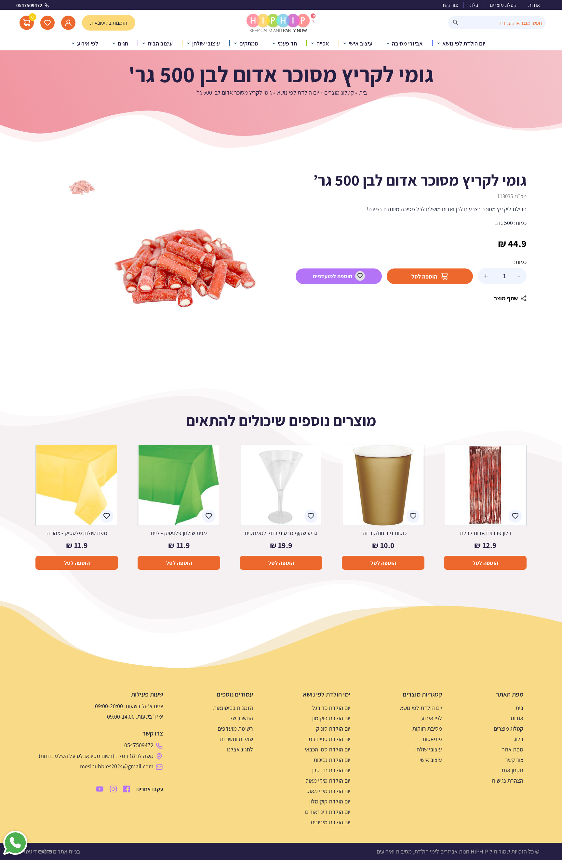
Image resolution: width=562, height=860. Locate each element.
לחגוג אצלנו (240, 749)
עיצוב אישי (431, 759)
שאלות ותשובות (236, 739)
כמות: (520, 262)
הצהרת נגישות (507, 780)
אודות (534, 5)
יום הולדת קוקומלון (329, 801)
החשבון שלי (240, 718)
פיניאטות (432, 739)
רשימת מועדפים (235, 728)
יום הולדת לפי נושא (298, 92)
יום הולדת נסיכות (332, 759)
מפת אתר (512, 749)
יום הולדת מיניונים (330, 822)
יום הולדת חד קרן (331, 770)
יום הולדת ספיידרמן (328, 739)
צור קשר (450, 5)
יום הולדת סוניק (333, 728)
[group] (185, 268)
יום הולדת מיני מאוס (328, 791)
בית (363, 92)
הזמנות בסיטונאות (233, 707)
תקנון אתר (512, 770)
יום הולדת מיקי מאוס (327, 780)
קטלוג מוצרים (503, 5)
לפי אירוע (431, 718)
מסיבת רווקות (427, 728)
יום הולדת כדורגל (331, 707)
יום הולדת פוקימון (331, 718)
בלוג (474, 5)
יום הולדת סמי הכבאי (327, 749)
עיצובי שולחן (428, 749)
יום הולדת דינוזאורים (327, 811)
